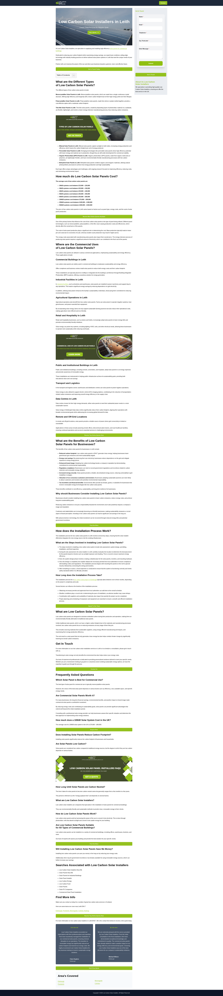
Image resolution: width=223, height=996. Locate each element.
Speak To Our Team (94, 606)
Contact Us (94, 669)
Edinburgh (59, 911)
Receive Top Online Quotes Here (94, 435)
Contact (163, 3)
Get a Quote (92, 32)
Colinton (81, 911)
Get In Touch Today (94, 69)
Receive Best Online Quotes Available (94, 216)
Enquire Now (94, 729)
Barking (86, 911)
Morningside (74, 911)
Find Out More (94, 525)
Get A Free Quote (94, 968)
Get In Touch (151, 74)
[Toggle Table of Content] (73, 75)
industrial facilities (62, 284)
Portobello (66, 911)
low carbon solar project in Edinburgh (85, 579)
